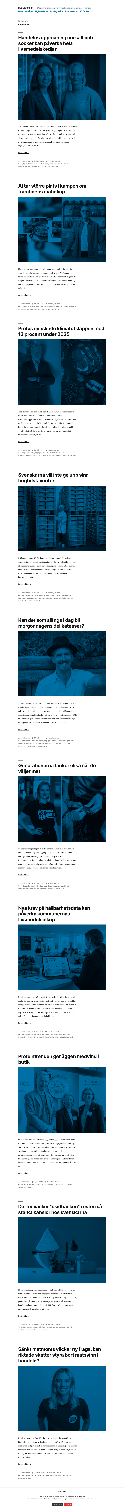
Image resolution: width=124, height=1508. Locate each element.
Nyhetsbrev (41, 11)
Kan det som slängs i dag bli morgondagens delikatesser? (51, 623)
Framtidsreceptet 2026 (66, 741)
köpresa (65, 306)
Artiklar (57, 161)
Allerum (23, 1327)
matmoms (53, 1475)
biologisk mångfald (27, 453)
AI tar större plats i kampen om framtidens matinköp (52, 188)
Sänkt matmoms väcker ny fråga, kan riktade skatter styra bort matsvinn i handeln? (59, 1355)
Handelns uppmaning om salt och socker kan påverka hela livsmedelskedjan (55, 43)
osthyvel (69, 1327)
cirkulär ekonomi (37, 741)
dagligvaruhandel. (27, 1034)
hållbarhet (21, 743)
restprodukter (42, 746)
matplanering (42, 309)
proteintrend (68, 1184)
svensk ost (22, 601)
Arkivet (29, 11)
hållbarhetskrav (56, 1034)
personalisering (53, 309)
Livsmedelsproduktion (50, 743)
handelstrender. (49, 595)
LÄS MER (68, 1505)
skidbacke (22, 1330)
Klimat (66, 886)
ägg (22, 1184)
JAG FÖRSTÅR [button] (57, 1505)
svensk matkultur (33, 1330)
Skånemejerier (67, 598)
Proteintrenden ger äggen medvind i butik (58, 1059)
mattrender (60, 889)
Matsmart (61, 1475)
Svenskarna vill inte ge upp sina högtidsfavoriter (53, 477)
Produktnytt (72, 11)
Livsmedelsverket (55, 164)
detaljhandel (38, 595)
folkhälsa (37, 164)
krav (44, 456)
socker (47, 166)
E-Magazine (57, 11)
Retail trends (25, 161)
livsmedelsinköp (41, 1037)
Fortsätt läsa (25, 152)
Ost (60, 598)
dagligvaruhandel (27, 164)
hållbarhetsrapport (25, 456)
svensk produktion (24, 1187)
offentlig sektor (53, 1037)
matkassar (33, 309)
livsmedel (44, 164)
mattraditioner (31, 598)
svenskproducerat (33, 601)
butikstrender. (26, 741)
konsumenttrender (48, 1184)
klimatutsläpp (37, 456)
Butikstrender (25, 7)
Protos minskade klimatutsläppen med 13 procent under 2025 (61, 331)
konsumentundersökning (36, 1327)
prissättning (22, 1478)
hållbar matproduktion (57, 453)
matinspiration (23, 309)
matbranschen (64, 743)
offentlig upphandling (67, 1037)
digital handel (41, 306)
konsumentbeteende (54, 306)
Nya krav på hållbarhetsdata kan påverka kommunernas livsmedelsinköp (54, 913)
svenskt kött (72, 456)
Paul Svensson (31, 746)
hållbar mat (43, 886)
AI (21, 306)
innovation (30, 743)
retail (29, 1478)
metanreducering (61, 456)
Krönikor (85, 11)
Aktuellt (51, 161)
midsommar (41, 598)
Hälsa (50, 886)
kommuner (66, 1034)
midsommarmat (52, 598)
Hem (21, 11)
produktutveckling (34, 166)
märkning (66, 164)
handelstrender (58, 886)
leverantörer (22, 1037)
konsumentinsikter (40, 889)
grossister (37, 1034)
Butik (22, 886)
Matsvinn (21, 746)
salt (43, 166)
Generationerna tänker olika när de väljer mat (57, 768)
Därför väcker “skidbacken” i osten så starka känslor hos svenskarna (60, 1209)
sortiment (54, 166)
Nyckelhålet (22, 166)
